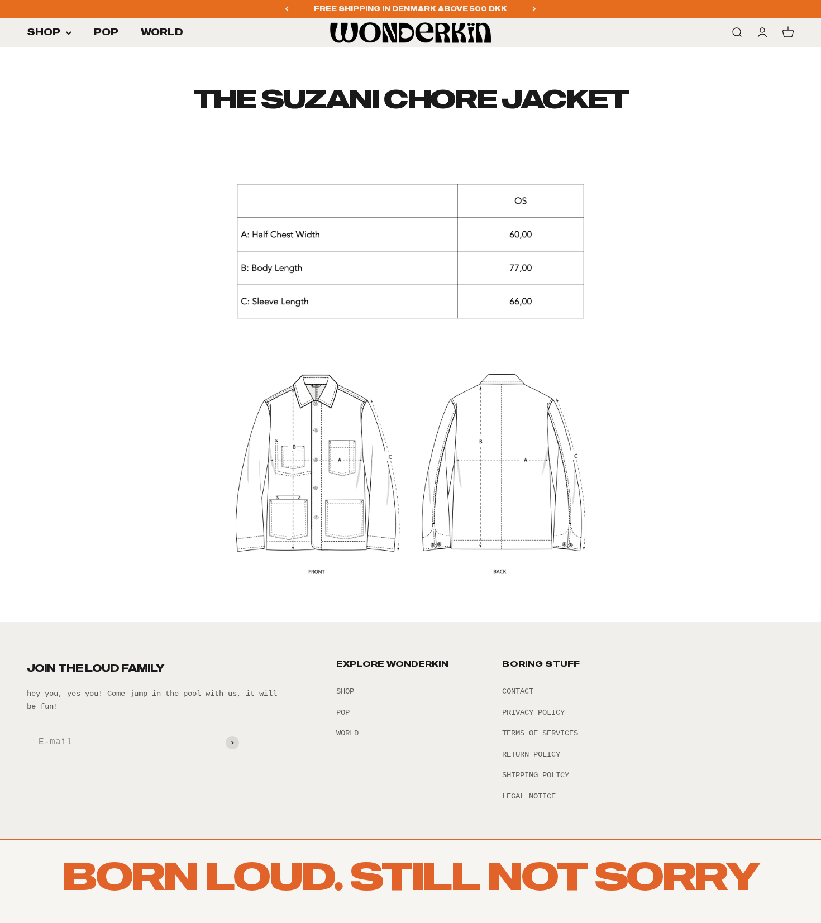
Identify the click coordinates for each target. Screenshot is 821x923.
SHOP (43, 32)
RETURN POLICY (531, 754)
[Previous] (287, 9)
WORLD (162, 32)
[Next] (534, 9)
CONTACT (517, 691)
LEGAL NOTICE (529, 796)
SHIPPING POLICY (535, 775)
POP (106, 32)
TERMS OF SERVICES (540, 733)
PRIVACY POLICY (533, 712)
